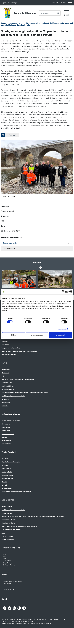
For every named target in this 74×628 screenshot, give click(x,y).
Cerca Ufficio (7, 561)
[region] (37, 281)
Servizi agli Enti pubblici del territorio (13, 396)
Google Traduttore (8, 589)
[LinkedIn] (19, 608)
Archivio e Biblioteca (8, 386)
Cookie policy (11, 623)
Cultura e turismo (7, 488)
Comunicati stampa (15, 23)
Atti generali (5, 341)
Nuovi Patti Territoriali (8, 523)
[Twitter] (9, 608)
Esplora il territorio (7, 536)
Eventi (3, 533)
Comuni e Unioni (7, 506)
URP (60, 3)
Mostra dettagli (63, 329)
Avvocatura (5, 459)
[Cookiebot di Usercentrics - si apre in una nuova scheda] (63, 291)
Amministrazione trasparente (11, 421)
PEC (4, 557)
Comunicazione (6, 440)
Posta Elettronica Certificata (25, 621)
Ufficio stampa (6, 444)
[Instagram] (14, 608)
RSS (4, 585)
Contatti (55, 3)
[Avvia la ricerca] (58, 13)
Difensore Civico (7, 383)
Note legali (40, 623)
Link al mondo (7, 583)
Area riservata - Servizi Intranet (12, 581)
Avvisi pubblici (6, 427)
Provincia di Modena (25, 13)
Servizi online (67, 3)
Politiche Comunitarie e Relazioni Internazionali (16, 492)
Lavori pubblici (6, 468)
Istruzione (5, 465)
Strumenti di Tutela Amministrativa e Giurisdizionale (18, 379)
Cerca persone (6, 402)
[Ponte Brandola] (55, 279)
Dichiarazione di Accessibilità (26, 623)
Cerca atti (5, 406)
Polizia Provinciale (7, 478)
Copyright (49, 623)
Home (3, 23)
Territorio (5, 485)
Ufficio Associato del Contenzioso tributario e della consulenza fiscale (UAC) (25, 392)
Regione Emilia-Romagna (9, 3)
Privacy (4, 623)
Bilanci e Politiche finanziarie (11, 462)
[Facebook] (4, 608)
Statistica (4, 482)
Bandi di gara (6, 430)
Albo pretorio (6, 424)
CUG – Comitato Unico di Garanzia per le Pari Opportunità (19, 351)
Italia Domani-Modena (9, 520)
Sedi (4, 555)
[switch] (28, 321)
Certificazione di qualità (9, 354)
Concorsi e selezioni (8, 434)
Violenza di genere (7, 475)
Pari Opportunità (7, 472)
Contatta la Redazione (9, 565)
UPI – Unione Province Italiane (11, 529)
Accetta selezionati (37, 335)
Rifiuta (13, 335)
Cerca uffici (5, 399)
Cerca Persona (7, 563)
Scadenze (5, 437)
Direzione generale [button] (10, 243)
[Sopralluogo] (19, 279)
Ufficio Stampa (9, 248)
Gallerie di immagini (8, 539)
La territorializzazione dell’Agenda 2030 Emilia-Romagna (19, 526)
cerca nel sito (45, 13)
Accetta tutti (60, 335)
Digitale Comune (7, 513)
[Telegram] (24, 608)
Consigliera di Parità (8, 389)
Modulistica (5, 373)
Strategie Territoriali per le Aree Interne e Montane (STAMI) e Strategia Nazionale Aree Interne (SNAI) (33, 516)
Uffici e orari (5, 345)
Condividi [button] (12, 135)
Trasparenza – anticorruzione (11, 348)
